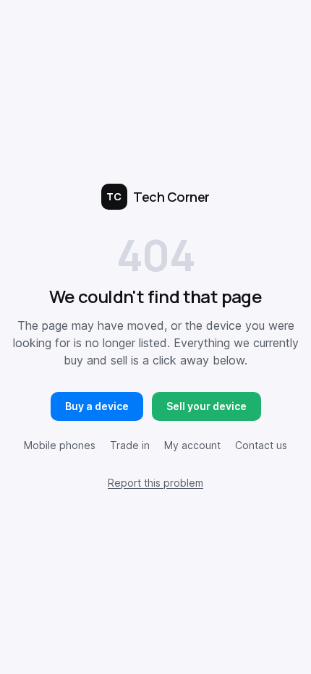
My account (192, 445)
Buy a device (97, 406)
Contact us (261, 445)
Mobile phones (59, 445)
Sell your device (206, 406)
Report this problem (155, 483)
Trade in (130, 445)
